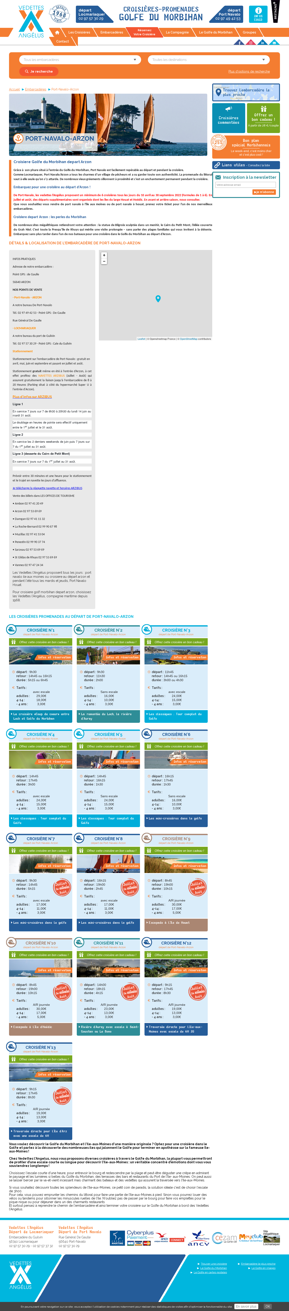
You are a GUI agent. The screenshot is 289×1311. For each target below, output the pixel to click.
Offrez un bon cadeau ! (263, 120)
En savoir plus (246, 1306)
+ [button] (104, 255)
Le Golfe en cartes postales (210, 1272)
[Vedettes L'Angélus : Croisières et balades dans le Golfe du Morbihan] (31, 22)
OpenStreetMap (188, 338)
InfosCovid (258, 18)
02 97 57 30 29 (92, 14)
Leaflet (141, 338)
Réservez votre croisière (144, 32)
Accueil (57, 32)
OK (268, 1306)
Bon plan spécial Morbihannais (251, 147)
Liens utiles (246, 165)
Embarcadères (111, 32)
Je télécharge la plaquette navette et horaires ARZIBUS (47, 488)
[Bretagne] (275, 11)
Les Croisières (79, 32)
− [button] (104, 261)
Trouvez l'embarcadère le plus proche (246, 92)
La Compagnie (177, 32)
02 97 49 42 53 (227, 14)
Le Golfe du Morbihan (215, 32)
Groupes (249, 32)
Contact (62, 41)
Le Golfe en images (263, 1268)
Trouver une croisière (214, 1263)
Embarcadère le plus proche (258, 1263)
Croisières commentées (229, 120)
